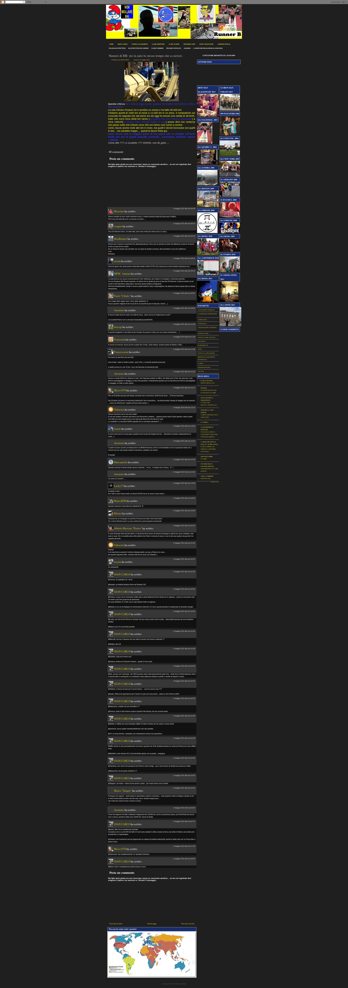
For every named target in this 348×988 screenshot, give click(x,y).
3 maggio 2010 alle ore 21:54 (184, 543)
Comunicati (202, 324)
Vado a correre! (207, 476)
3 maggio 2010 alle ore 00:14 (184, 224)
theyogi (118, 327)
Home (111, 44)
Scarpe (200, 363)
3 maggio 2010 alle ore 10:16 (184, 324)
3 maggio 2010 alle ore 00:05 (184, 209)
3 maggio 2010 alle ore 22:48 (184, 649)
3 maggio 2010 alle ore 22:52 (184, 681)
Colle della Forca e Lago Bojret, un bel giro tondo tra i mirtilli (209, 434)
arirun (117, 261)
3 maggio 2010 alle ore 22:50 (184, 666)
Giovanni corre (207, 456)
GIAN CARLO (122, 574)
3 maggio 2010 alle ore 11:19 (184, 337)
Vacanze (201, 371)
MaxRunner (120, 239)
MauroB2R (120, 501)
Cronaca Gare (203, 333)
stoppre (118, 226)
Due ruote (201, 341)
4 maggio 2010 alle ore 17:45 (184, 846)
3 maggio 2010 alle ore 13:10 (184, 407)
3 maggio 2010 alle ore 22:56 (184, 716)
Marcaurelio (121, 462)
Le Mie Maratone (158, 44)
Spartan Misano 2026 (208, 383)
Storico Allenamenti (140, 44)
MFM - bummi (122, 273)
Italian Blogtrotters (117, 48)
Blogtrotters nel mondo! (138, 48)
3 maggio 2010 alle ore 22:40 (184, 572)
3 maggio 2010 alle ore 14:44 (184, 472)
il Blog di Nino (206, 381)
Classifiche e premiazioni (207, 314)
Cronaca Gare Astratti (206, 337)
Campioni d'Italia (224, 44)
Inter (200, 349)
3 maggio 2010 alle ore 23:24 (184, 808)
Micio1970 (120, 390)
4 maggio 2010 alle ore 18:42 (184, 859)
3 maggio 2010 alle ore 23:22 (184, 788)
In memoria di (203, 345)
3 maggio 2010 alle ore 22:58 (184, 738)
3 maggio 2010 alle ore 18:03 (184, 498)
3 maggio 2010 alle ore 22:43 (184, 589)
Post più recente (115, 924)
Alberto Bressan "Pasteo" (128, 528)
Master (118, 513)
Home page (151, 924)
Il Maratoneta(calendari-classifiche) (208, 48)
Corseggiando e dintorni (207, 327)
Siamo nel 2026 (206, 478)
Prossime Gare (189, 44)
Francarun (119, 339)
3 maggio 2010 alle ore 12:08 (184, 349)
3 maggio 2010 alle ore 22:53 (184, 698)
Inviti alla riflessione (160, 60)
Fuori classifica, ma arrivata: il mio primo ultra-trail (208, 449)
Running (204, 388)
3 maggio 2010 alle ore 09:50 (184, 293)
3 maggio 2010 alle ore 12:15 (184, 372)
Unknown (119, 409)
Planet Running (157, 48)
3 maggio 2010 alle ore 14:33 (184, 459)
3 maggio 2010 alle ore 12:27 (184, 388)
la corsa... (205, 422)
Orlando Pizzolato (173, 48)
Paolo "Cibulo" (122, 296)
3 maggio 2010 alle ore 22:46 (184, 631)
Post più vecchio (187, 924)
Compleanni (202, 320)
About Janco (123, 44)
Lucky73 (119, 486)
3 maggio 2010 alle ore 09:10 (184, 271)
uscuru (117, 562)
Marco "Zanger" (123, 790)
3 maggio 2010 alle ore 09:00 (184, 258)
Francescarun (121, 352)
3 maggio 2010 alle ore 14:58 (184, 483)
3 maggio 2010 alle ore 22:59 (184, 758)
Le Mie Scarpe (174, 44)
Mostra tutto (215, 482)
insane (117, 429)
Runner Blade (181, 984)
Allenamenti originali (206, 310)
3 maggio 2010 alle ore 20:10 (184, 526)
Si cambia (204, 459)
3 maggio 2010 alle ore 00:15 (184, 236)
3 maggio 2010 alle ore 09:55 (184, 308)
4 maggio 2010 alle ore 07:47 (184, 821)
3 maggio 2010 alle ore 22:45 (184, 611)
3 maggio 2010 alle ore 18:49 (184, 511)
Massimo (119, 211)
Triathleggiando (204, 367)
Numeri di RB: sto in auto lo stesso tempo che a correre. (146, 55)
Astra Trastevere (206, 44)
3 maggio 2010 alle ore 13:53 (184, 426)
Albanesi (187, 48)
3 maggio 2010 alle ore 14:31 (184, 441)
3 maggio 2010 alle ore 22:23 (184, 559)
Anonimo (119, 310)
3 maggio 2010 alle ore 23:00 (184, 775)
